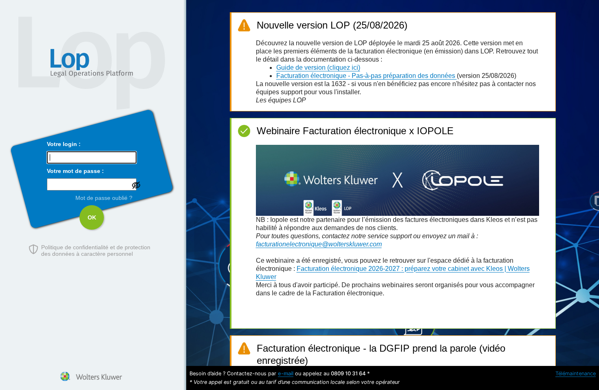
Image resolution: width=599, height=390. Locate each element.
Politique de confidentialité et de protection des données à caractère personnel (95, 250)
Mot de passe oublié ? (103, 198)
